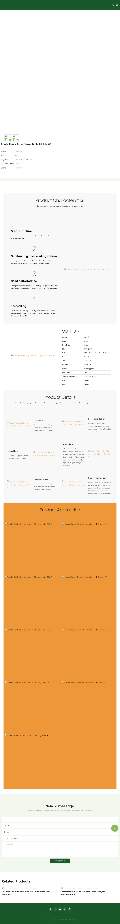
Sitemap (72, 919)
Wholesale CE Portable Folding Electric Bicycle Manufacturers (83, 893)
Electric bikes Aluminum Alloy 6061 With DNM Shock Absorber (26, 893)
